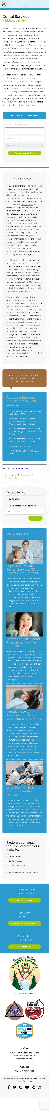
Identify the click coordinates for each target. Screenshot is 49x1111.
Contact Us (24, 947)
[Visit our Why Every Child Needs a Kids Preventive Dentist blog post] (24, 784)
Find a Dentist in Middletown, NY (23, 505)
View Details (29, 446)
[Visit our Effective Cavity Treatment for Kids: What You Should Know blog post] (24, 708)
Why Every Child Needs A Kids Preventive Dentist (24, 791)
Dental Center (15, 856)
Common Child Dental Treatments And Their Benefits (23, 642)
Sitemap (29, 1081)
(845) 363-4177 (27, 204)
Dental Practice (15, 861)
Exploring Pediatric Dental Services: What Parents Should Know (22, 569)
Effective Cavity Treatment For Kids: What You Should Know (24, 715)
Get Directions (24, 900)
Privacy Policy (21, 1081)
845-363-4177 (24, 356)
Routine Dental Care (17, 865)
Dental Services (21, 468)
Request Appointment (24, 923)
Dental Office (14, 499)
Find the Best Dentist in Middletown (24, 872)
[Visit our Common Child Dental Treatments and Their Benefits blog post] (24, 636)
